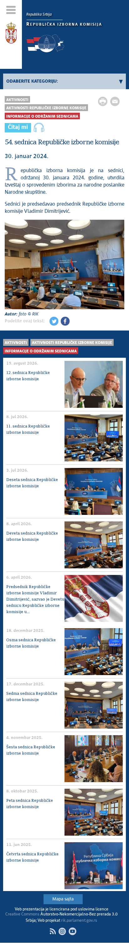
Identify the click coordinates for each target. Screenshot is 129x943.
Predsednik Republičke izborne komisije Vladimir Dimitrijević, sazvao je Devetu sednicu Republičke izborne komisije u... (35, 599)
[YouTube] (72, 931)
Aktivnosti (17, 100)
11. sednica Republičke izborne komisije (28, 429)
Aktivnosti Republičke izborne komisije (46, 108)
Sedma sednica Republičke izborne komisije (31, 697)
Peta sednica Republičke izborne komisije (29, 804)
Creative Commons (22, 914)
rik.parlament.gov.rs (79, 921)
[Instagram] (62, 931)
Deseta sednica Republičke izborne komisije (32, 483)
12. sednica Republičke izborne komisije (28, 376)
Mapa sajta (63, 899)
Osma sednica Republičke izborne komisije (31, 643)
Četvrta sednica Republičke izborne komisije (32, 857)
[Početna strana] (11, 34)
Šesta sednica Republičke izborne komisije (30, 750)
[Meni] (11, 9)
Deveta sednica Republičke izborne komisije (32, 536)
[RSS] (52, 931)
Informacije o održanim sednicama (42, 116)
